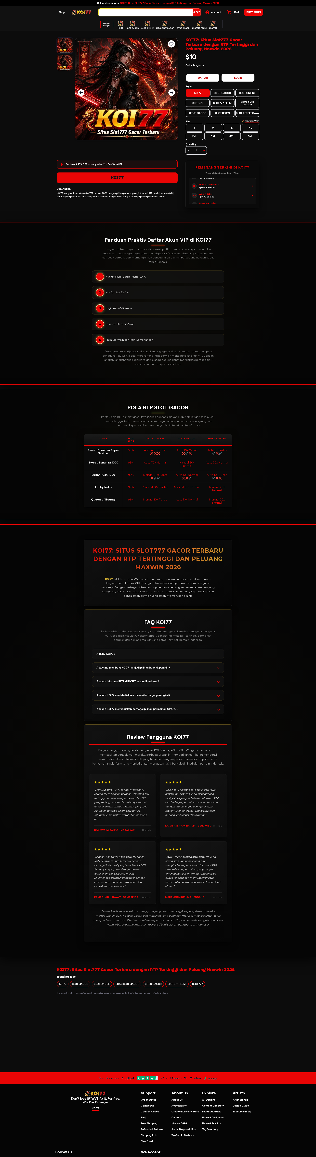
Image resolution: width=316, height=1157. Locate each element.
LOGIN (238, 77)
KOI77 (117, 177)
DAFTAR (203, 77)
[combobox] (146, 12)
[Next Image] (172, 92)
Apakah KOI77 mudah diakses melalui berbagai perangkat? (133, 695)
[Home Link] (81, 12)
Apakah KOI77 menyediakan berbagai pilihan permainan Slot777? (137, 709)
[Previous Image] (81, 92)
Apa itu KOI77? (105, 653)
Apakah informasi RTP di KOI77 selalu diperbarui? (127, 681)
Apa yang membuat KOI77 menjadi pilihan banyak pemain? (133, 667)
